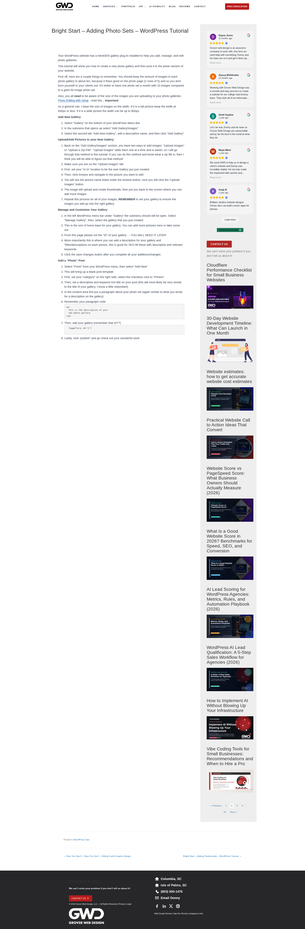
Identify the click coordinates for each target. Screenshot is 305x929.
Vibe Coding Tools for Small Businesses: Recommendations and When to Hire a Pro (230, 756)
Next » (233, 812)
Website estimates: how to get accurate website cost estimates (229, 376)
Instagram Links (196, 913)
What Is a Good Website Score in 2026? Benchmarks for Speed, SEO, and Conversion (229, 541)
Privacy (122, 904)
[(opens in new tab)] (121, 387)
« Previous (216, 805)
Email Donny (170, 898)
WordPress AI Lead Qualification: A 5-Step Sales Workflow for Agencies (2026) (229, 654)
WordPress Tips (81, 839)
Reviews (185, 6)
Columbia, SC (171, 879)
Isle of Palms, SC (174, 885)
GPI (141, 6)
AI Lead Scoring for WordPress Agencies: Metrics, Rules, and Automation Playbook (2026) (228, 599)
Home (95, 6)
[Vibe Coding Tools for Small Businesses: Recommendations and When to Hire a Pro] (230, 781)
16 (225, 812)
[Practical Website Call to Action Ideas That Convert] (230, 447)
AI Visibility (157, 6)
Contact (200, 6)
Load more (230, 219)
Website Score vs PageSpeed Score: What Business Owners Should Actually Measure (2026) (226, 480)
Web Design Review (163, 913)
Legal (128, 904)
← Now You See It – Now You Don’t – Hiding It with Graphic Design (97, 856)
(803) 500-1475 (172, 891)
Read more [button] (215, 63)
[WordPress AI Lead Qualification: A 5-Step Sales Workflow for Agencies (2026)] (230, 679)
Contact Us (219, 244)
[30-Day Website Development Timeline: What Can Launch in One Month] (230, 350)
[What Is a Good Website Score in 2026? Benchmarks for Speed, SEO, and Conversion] (230, 568)
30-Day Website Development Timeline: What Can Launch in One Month (229, 325)
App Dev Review (180, 913)
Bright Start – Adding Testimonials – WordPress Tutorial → (212, 856)
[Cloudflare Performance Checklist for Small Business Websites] (230, 297)
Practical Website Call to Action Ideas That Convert (228, 425)
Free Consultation (237, 6)
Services (109, 6)
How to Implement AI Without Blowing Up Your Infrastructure (227, 705)
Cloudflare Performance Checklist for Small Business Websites (229, 272)
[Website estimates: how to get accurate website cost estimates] (230, 398)
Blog (172, 6)
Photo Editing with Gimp (73, 100)
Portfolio (128, 6)
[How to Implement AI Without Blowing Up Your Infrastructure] (230, 727)
